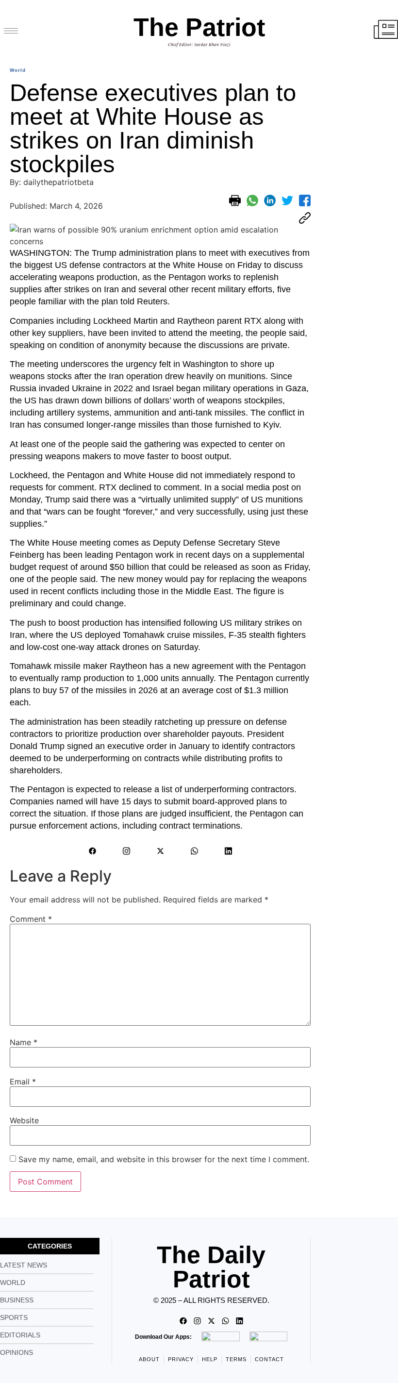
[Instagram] (126, 851)
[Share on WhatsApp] (252, 200)
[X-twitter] (160, 851)
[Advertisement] (356, 204)
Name (23, 1042)
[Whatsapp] (194, 851)
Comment (31, 919)
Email (23, 1081)
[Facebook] (92, 851)
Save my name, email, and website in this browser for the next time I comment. (163, 1159)
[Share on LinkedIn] (270, 200)
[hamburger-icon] (11, 30)
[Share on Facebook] (305, 200)
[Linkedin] (228, 851)
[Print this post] (235, 200)
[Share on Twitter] (287, 200)
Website (24, 1120)
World (18, 70)
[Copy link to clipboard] (305, 218)
